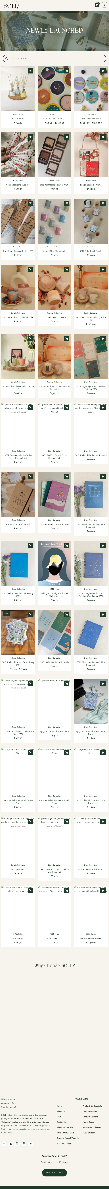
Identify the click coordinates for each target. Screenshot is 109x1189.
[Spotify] (24, 1144)
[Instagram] (17, 1144)
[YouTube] (30, 1144)
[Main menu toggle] (104, 4)
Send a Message (54, 1173)
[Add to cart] (30, 137)
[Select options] (30, 70)
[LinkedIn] (10, 1144)
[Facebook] (4, 1144)
